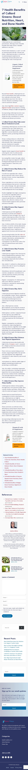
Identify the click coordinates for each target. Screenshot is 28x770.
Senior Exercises (6, 742)
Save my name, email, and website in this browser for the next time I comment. (13, 609)
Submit (14, 675)
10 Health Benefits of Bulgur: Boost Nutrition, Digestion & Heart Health (13, 485)
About (7, 767)
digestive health (6, 107)
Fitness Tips (5, 744)
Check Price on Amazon (18, 86)
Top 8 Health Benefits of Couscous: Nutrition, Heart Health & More (15, 460)
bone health (10, 93)
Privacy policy (18, 767)
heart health (20, 151)
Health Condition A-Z (7, 740)
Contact (12, 767)
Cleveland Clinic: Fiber (10, 517)
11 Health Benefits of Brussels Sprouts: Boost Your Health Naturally (17, 559)
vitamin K (19, 213)
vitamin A (12, 344)
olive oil (22, 234)
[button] (19, 2)
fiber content (15, 106)
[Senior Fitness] (6, 2)
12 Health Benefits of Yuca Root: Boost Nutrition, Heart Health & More (14, 472)
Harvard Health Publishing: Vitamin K (14, 504)
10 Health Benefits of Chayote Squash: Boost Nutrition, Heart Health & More (14, 478)
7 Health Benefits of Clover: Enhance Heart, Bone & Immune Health (14, 466)
